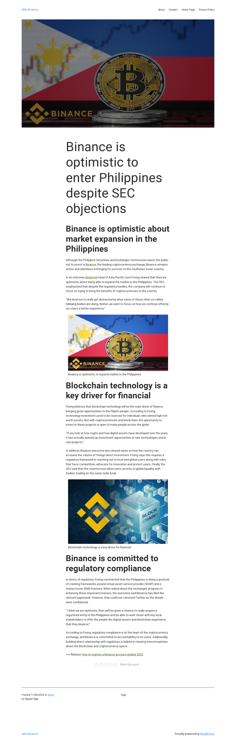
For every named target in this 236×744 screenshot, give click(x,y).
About (161, 9)
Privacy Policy (206, 9)
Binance (91, 264)
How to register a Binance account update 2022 (112, 654)
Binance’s (91, 277)
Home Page (188, 9)
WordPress (207, 734)
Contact (173, 9)
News (51, 694)
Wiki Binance (30, 9)
